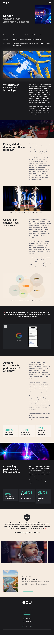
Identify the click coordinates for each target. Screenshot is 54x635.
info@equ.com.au (27, 621)
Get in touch (27, 613)
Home (4, 13)
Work (8, 13)
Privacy (49, 631)
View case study (28, 590)
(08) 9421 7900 (27, 619)
